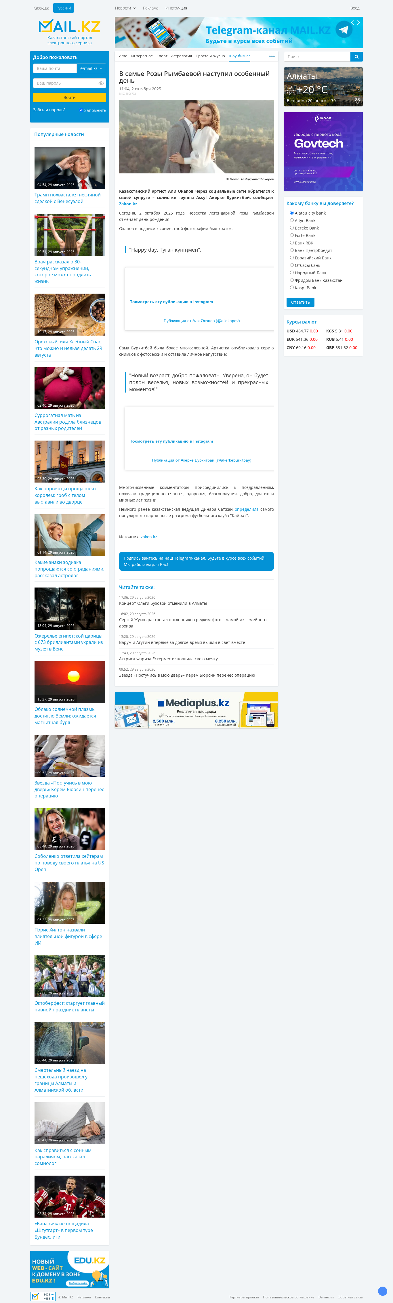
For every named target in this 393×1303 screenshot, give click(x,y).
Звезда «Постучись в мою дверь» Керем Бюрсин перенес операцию (69, 784)
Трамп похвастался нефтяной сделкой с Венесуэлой (68, 193)
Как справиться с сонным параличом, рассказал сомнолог (63, 1152)
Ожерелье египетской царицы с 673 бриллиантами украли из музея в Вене (69, 637)
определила (247, 509)
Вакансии (326, 1297)
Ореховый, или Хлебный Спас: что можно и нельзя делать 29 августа (68, 343)
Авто (123, 55)
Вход (355, 8)
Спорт (162, 55)
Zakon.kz (128, 203)
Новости (124, 8)
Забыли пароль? (49, 109)
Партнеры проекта (244, 1297)
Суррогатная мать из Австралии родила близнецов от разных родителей (68, 417)
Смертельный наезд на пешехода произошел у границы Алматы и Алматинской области (61, 1075)
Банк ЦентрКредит (313, 250)
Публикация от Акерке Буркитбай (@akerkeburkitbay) (201, 460)
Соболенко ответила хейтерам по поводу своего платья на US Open (69, 858)
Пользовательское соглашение (288, 1297)
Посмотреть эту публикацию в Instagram (171, 301)
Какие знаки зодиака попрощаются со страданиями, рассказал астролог (69, 564)
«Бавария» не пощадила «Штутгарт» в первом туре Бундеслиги (64, 1225)
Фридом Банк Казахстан (319, 280)
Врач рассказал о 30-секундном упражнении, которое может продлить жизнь (63, 267)
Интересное (142, 55)
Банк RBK (304, 243)
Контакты (102, 1297)
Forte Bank (305, 235)
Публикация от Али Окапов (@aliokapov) (202, 320)
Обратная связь (350, 1297)
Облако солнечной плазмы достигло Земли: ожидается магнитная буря (65, 711)
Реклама (150, 8)
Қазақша (41, 8)
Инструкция (176, 8)
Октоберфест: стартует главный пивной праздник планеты (70, 1002)
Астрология (181, 55)
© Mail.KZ (65, 1297)
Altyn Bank (305, 220)
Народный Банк (310, 272)
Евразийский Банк (313, 258)
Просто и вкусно (210, 55)
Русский (63, 8)
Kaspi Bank (305, 287)
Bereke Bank (307, 228)
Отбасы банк (307, 265)
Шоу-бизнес (239, 55)
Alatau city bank (310, 213)
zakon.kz (149, 536)
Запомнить (95, 110)
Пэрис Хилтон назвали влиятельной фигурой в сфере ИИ (68, 931)
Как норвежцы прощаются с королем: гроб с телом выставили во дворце (66, 490)
